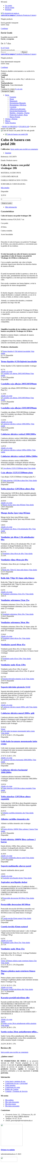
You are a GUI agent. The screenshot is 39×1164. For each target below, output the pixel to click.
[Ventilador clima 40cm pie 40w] (12, 554)
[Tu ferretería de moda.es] (10, 13)
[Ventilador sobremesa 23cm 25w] (13, 594)
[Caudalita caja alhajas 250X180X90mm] (15, 398)
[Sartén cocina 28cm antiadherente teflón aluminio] (18, 1023)
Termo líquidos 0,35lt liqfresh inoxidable (19, 361)
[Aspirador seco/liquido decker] (12, 878)
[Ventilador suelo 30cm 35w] (11, 942)
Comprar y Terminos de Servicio (16, 1091)
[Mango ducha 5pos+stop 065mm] (13, 505)
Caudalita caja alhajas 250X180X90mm (19, 408)
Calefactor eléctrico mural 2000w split (17, 713)
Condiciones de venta (12, 1087)
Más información (11, 207)
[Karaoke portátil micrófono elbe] (13, 989)
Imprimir (8, 153)
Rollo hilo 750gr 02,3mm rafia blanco (17, 578)
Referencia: (5, 157)
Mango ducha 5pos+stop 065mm (15, 513)
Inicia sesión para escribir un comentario (24, 149)
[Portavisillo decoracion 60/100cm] (13, 898)
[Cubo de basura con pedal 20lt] (16, 134)
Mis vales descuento (12, 1102)
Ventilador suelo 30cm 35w (13, 949)
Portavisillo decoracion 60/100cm (15, 904)
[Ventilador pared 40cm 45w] (11, 638)
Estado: (3, 160)
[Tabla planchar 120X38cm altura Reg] (15, 480)
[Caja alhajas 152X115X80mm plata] (14, 468)
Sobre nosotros (10, 1085)
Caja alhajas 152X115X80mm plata (17, 472)
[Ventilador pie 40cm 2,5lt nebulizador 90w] (16, 529)
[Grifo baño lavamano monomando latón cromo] (18, 731)
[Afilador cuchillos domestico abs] (13, 813)
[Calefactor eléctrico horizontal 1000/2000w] (17, 760)
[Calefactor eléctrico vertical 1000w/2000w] (16, 450)
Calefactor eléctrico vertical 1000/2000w (18, 434)
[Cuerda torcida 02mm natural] (12, 918)
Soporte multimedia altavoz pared (16, 866)
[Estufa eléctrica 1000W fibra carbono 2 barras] (17, 829)
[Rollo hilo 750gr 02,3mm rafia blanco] (15, 570)
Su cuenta (8, 6)
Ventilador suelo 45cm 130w (13, 665)
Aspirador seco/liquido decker (14, 882)
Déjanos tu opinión (8, 1150)
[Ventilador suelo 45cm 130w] (12, 659)
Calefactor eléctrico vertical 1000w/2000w (19, 456)
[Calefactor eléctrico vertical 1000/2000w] (16, 424)
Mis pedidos (9, 1100)
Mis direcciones (10, 1104)
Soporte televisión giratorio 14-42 (15, 687)
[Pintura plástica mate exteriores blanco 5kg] (21, 961)
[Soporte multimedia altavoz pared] (13, 858)
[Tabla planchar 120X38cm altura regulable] (16, 788)
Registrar (8, 9)
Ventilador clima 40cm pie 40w (14, 560)
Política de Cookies (11, 1089)
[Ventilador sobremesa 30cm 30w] (13, 614)
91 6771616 (5, 48)
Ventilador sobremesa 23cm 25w (15, 600)
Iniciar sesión (9, 7)
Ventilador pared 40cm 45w (13, 644)
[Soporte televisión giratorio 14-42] (13, 679)
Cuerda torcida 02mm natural (14, 926)
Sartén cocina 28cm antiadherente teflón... (19, 1032)
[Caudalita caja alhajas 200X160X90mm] (15, 373)
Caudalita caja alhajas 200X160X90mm (19, 384)
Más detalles (5, 188)
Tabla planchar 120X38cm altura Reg (18, 489)
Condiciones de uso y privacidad (16, 1083)
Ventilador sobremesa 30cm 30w (15, 622)
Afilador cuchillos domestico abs (15, 819)
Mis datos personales (12, 1106)
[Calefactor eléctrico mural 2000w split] (15, 707)
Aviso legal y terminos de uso (15, 1081)
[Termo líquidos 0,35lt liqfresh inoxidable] (16, 351)
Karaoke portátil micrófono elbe (15, 998)
